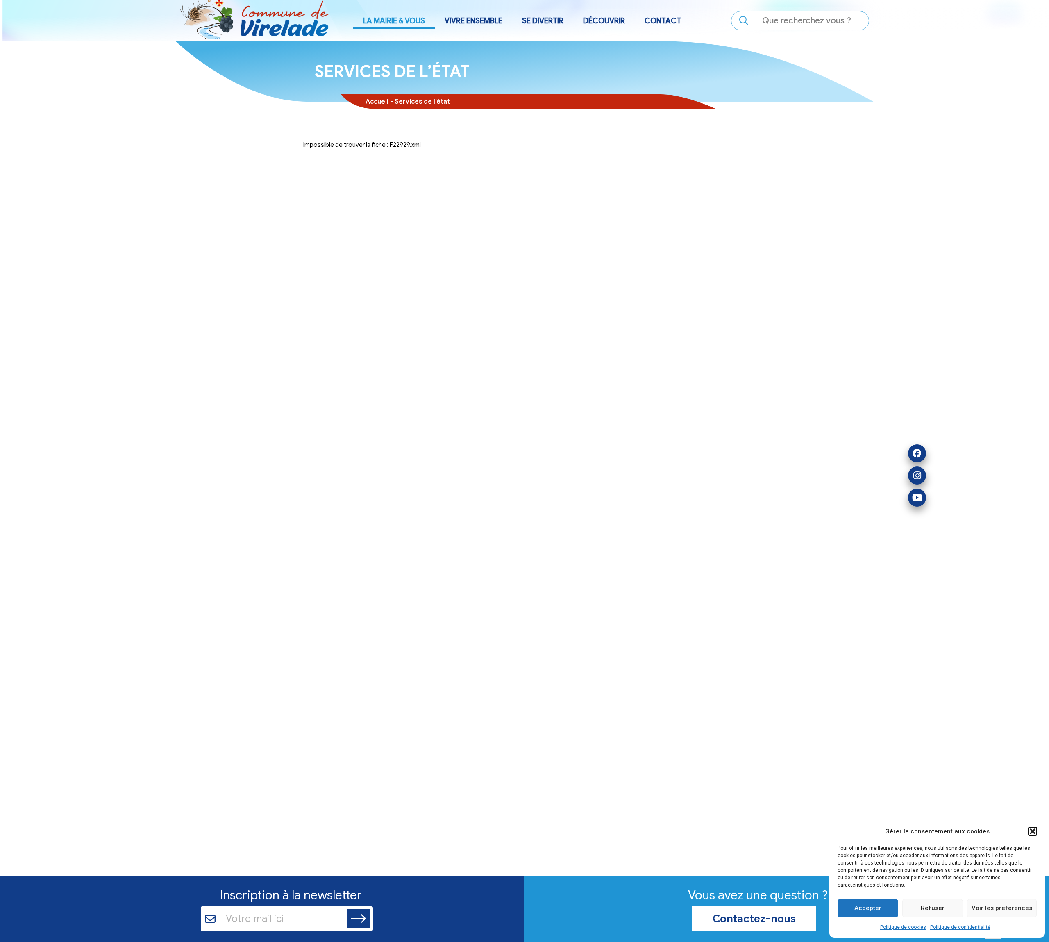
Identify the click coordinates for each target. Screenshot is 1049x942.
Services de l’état (422, 102)
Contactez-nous (754, 918)
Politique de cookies (903, 927)
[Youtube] (917, 498)
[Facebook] (917, 453)
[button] (1033, 831)
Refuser (933, 908)
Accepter (867, 908)
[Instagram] (917, 475)
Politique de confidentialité (960, 927)
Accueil (377, 102)
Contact (663, 21)
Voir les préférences (1002, 908)
